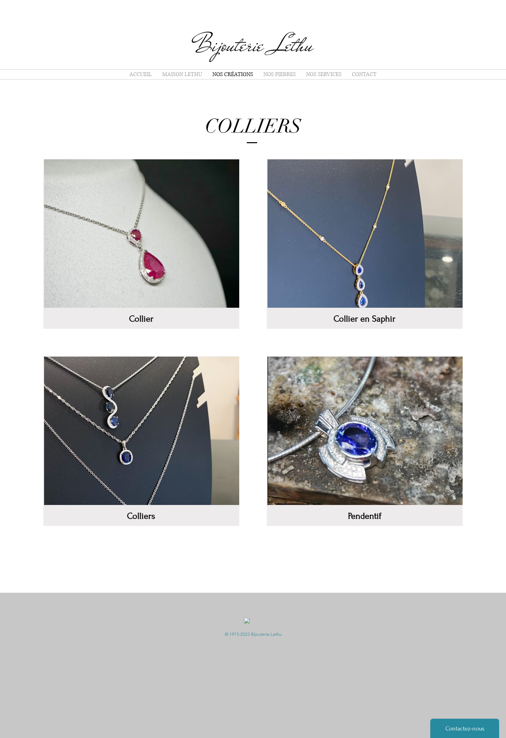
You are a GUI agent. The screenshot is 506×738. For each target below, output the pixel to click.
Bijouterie (233, 45)
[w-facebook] (247, 621)
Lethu (293, 45)
